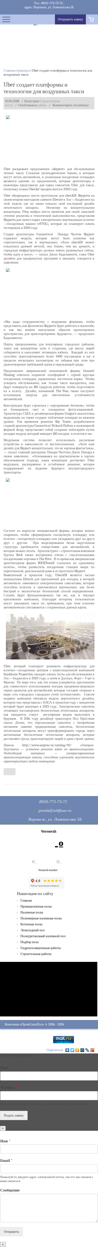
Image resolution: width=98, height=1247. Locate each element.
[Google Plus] (92, 1050)
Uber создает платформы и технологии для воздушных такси (44, 88)
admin (42, 105)
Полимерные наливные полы (41, 918)
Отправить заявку (70, 19)
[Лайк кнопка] (9, 771)
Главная (26, 901)
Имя (5, 1068)
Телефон (8, 1087)
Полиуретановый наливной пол (43, 936)
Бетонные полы (31, 924)
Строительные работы (35, 954)
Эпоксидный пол (32, 930)
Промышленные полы (36, 906)
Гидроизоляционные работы (40, 948)
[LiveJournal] (87, 1050)
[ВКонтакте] (67, 1050)
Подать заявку (14, 1115)
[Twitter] (72, 1050)
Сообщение (10, 1190)
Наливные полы (31, 912)
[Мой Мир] (82, 1050)
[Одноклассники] (77, 1050)
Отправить (11, 1232)
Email (6, 1161)
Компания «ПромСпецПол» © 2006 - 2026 (34, 1024)
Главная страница (16, 71)
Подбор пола (29, 942)
